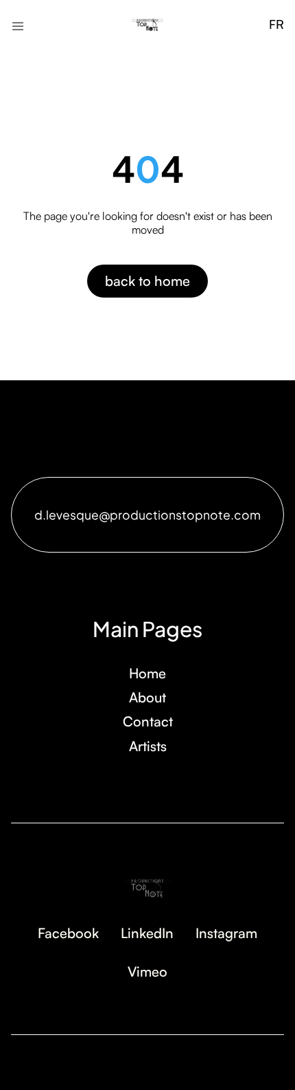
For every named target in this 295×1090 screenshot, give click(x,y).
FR (276, 24)
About (147, 697)
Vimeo (147, 971)
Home (147, 673)
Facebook (68, 933)
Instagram (226, 933)
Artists (148, 746)
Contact (148, 721)
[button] (18, 24)
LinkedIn (147, 933)
